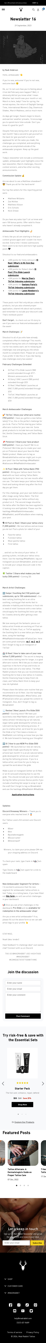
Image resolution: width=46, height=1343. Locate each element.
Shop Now (22, 1104)
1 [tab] (18, 1114)
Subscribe (37, 1243)
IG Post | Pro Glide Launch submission (22, 272)
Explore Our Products (24, 1122)
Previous (4, 1083)
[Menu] (3, 9)
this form (10, 896)
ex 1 (28, 641)
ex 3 (38, 641)
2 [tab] (20, 1185)
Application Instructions (23, 794)
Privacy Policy (32, 1332)
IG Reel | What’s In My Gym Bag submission (23, 263)
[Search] (33, 9)
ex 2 (33, 641)
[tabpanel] (22, 1077)
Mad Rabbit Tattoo (26, 1336)
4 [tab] (28, 1185)
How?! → (35, 3)
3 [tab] (24, 1185)
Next (42, 1083)
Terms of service (14, 1332)
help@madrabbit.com (23, 1318)
